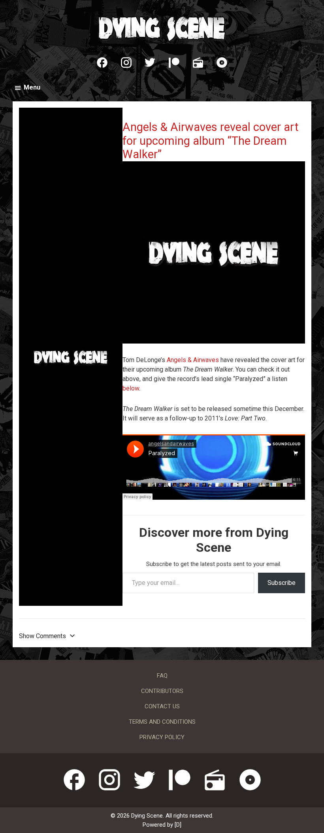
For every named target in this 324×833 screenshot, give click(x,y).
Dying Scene (162, 27)
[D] (178, 824)
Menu (32, 87)
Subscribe (281, 582)
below (130, 388)
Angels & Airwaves (193, 360)
